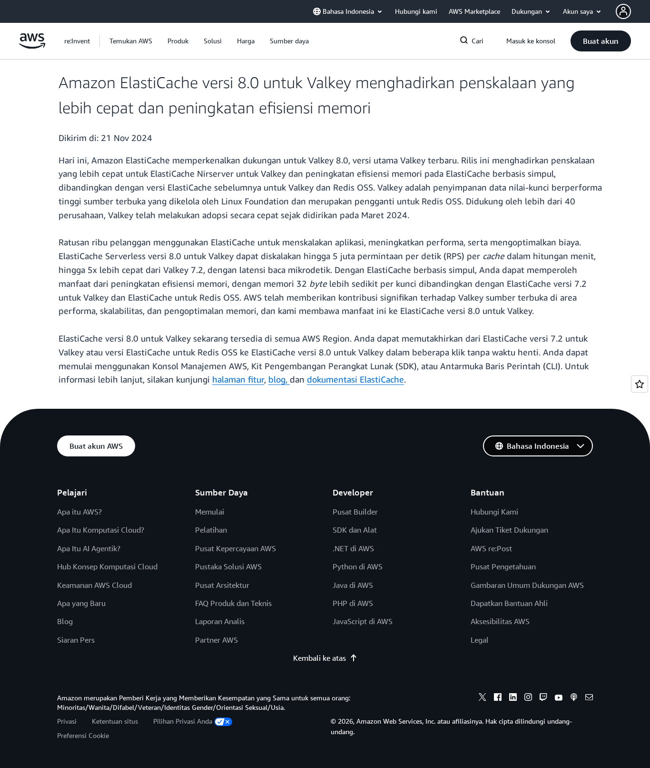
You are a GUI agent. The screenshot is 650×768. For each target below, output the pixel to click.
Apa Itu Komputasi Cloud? (100, 530)
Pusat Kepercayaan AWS (235, 548)
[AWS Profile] (623, 11)
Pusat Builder (355, 511)
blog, (279, 379)
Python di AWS (358, 566)
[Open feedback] (639, 384)
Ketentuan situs (115, 721)
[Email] (589, 698)
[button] (131, 41)
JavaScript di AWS (363, 621)
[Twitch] (543, 698)
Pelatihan (211, 530)
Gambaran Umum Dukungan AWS (527, 585)
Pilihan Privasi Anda (182, 721)
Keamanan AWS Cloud (94, 585)
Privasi (67, 721)
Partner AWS (216, 640)
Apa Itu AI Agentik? (88, 548)
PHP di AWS (353, 603)
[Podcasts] (574, 698)
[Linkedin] (513, 698)
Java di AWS (353, 585)
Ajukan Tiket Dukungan (509, 530)
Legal (480, 640)
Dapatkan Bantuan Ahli (509, 603)
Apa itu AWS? (79, 511)
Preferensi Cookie (83, 735)
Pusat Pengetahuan (503, 566)
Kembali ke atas (319, 658)
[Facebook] (498, 698)
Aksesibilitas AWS (500, 621)
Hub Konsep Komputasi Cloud (107, 566)
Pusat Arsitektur (222, 585)
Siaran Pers (76, 640)
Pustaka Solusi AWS (228, 566)
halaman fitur (238, 379)
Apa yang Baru (81, 603)
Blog (65, 621)
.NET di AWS (353, 548)
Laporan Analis (220, 621)
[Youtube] (558, 698)
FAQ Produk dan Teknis (233, 603)
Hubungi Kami (494, 511)
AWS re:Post (491, 548)
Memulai (209, 511)
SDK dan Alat (355, 530)
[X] (482, 698)
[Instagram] (528, 698)
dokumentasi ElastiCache (355, 379)
